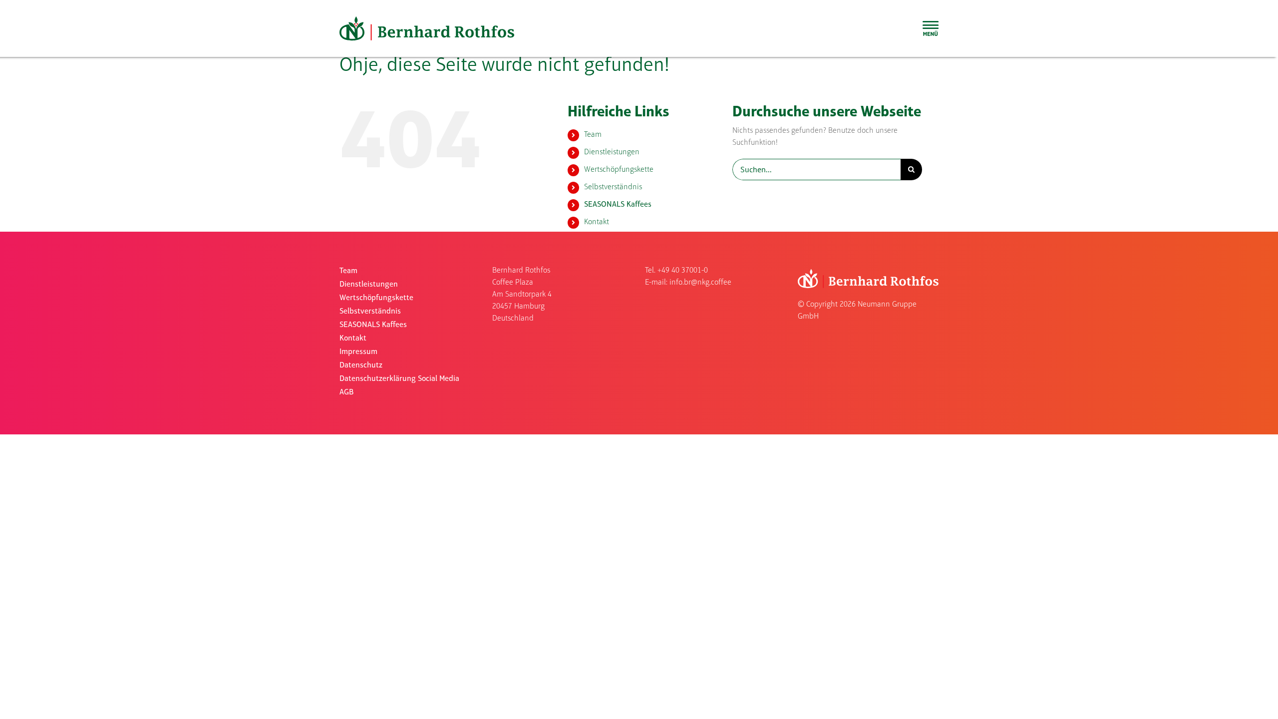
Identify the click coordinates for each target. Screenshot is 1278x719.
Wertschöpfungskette (618, 170)
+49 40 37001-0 (682, 271)
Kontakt (596, 222)
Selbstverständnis (613, 187)
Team (593, 135)
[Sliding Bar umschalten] (931, 28)
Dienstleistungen (611, 152)
